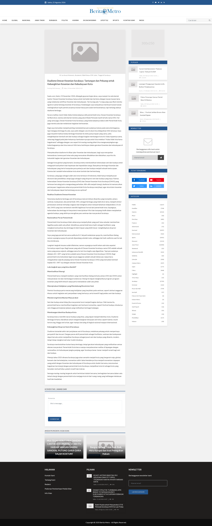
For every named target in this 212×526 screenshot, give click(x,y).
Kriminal (134, 285)
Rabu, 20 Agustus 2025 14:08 (103, 509)
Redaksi (48, 484)
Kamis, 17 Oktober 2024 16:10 (148, 91)
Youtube (158, 180)
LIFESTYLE (104, 20)
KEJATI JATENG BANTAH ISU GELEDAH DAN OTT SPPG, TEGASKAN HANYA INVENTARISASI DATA (108, 478)
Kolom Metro (136, 299)
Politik (134, 205)
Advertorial (135, 226)
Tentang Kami (50, 480)
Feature (134, 223)
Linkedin (158, 186)
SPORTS (116, 20)
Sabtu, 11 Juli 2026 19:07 (100, 484)
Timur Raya (135, 277)
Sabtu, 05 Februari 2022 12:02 (148, 76)
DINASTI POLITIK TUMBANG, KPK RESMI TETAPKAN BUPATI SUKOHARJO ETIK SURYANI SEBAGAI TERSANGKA (108, 493)
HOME (4, 20)
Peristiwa (134, 219)
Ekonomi (134, 241)
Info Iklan (48, 493)
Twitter (142, 186)
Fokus (134, 270)
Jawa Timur (135, 245)
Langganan (138, 492)
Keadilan (134, 208)
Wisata (134, 310)
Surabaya (134, 281)
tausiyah (134, 292)
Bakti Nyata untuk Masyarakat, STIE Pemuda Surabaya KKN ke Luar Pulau (109, 506)
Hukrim (134, 212)
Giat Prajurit (135, 307)
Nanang (57, 88)
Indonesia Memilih (137, 252)
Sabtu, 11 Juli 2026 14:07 (100, 499)
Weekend (135, 248)
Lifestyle (134, 259)
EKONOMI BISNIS (89, 20)
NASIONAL (26, 20)
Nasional (134, 230)
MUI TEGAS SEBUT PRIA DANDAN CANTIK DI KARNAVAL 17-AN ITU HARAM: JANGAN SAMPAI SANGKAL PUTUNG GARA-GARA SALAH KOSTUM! (64, 447)
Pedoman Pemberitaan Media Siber (58, 489)
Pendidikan (135, 318)
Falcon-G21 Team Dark (138, 296)
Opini (133, 267)
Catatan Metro (136, 263)
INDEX (141, 20)
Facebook (142, 180)
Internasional (136, 234)
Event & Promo (136, 303)
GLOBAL (15, 20)
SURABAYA (53, 20)
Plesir (133, 215)
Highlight (134, 274)
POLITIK (65, 20)
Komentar (51, 398)
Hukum (134, 321)
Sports (134, 237)
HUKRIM (75, 20)
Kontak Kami (50, 475)
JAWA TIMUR (39, 20)
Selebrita (134, 256)
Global (134, 314)
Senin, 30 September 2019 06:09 (149, 119)
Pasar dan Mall (136, 288)
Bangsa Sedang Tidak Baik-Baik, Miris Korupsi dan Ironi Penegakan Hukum (106, 450)
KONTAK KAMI (129, 20)
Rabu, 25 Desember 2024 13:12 (73, 88)
